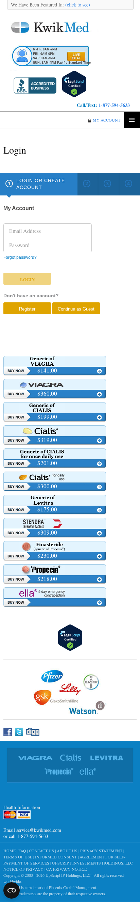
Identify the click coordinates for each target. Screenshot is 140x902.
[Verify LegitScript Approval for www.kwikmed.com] (74, 82)
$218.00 (47, 579)
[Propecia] (54, 569)
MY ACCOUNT (106, 120)
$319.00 (47, 440)
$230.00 (47, 555)
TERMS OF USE (17, 856)
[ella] (54, 592)
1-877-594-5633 (114, 105)
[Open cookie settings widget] (11, 890)
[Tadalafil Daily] (54, 453)
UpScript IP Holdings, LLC (68, 875)
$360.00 (47, 393)
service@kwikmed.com (38, 830)
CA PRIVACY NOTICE (66, 869)
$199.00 (47, 417)
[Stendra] (54, 523)
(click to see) (77, 4)
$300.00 (47, 486)
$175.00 (47, 509)
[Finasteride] (54, 546)
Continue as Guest (76, 309)
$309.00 (47, 532)
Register (27, 309)
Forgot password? (20, 257)
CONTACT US (41, 850)
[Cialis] (54, 430)
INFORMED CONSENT (56, 856)
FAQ (22, 850)
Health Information (21, 807)
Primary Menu (132, 120)
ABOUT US (67, 850)
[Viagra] (54, 384)
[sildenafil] (54, 361)
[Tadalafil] (54, 407)
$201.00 (47, 463)
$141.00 (47, 370)
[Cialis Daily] (54, 477)
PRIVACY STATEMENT (101, 850)
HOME (9, 850)
